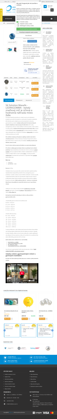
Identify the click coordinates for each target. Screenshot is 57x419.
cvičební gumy (9, 155)
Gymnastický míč (19, 130)
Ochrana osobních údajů (10, 386)
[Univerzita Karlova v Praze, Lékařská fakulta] (22, 348)
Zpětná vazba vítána (48, 107)
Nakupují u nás (8, 342)
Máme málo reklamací (49, 50)
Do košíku (36, 83)
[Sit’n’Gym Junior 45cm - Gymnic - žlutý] (28, 302)
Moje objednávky (34, 374)
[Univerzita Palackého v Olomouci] (9, 348)
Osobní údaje (33, 381)
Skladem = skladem (49, 32)
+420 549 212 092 (47, 1)
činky (25, 153)
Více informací (28, 35)
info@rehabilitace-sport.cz (48, 118)
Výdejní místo (7, 376)
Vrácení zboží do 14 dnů (10, 384)
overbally (35, 155)
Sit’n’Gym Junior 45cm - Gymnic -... (28, 311)
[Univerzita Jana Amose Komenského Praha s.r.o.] (48, 348)
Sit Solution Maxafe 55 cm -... (11, 311)
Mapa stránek (8, 388)
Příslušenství (19, 100)
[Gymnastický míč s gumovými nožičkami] (6, 94)
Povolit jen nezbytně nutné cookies (28, 32)
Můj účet (32, 371)
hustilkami (21, 190)
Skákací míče (29, 132)
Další (19, 49)
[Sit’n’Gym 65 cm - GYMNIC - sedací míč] (46, 302)
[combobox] (48, 10)
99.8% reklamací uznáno (49, 67)
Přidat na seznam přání (12, 319)
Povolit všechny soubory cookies (28, 29)
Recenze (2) (29, 100)
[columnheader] (6, 78)
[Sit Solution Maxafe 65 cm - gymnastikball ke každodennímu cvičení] (9, 49)
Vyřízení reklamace (9, 381)
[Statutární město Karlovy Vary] (35, 348)
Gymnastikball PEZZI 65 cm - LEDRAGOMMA (17, 246)
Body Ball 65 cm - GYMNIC (13, 242)
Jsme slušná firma (47, 28)
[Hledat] (52, 10)
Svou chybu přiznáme (49, 86)
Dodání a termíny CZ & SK (10, 374)
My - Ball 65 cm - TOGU (12, 244)
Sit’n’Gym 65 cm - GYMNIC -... (45, 311)
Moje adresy (33, 379)
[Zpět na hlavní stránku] (4, 23)
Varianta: (24, 41)
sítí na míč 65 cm (28, 190)
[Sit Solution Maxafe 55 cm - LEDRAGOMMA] (11, 302)
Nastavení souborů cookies (36, 386)
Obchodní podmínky (9, 379)
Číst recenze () (27, 64)
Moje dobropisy (34, 376)
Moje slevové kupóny (35, 384)
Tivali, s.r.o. (11, 412)
